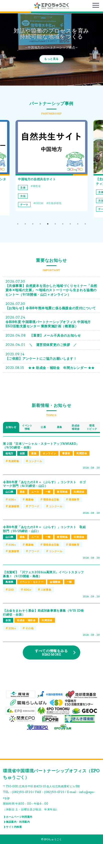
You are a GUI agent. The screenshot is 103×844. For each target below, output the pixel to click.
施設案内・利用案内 (18, 821)
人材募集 (46, 589)
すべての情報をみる (51, 652)
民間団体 (81, 453)
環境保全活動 (51, 499)
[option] (51, 165)
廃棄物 (30, 499)
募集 (33, 453)
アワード (34, 506)
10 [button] (85, 223)
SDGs (12, 499)
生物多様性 (55, 203)
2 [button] (25, 223)
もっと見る (51, 58)
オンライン (49, 453)
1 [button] (17, 223)
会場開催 (55, 581)
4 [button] (40, 223)
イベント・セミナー (32, 581)
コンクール (35, 461)
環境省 (36, 185)
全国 (22, 453)
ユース (35, 491)
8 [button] (70, 223)
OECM (39, 203)
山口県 (10, 491)
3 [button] (32, 223)
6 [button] (55, 223)
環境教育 (74, 499)
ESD (11, 589)
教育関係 (62, 491)
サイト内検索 (14, 826)
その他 (30, 628)
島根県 (10, 581)
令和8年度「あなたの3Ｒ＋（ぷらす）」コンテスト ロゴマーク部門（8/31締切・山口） (44, 484)
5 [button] (47, 223)
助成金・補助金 (26, 620)
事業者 (66, 453)
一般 (48, 491)
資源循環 (13, 506)
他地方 (10, 453)
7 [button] (62, 223)
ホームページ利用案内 (19, 816)
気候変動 (13, 461)
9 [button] (77, 223)
